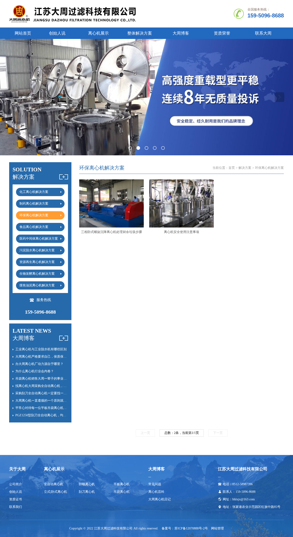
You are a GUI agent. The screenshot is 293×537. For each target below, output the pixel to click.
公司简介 (15, 484)
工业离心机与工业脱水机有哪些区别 (41, 349)
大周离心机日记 (159, 499)
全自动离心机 (53, 484)
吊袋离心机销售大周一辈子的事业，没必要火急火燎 (52, 378)
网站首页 (23, 33)
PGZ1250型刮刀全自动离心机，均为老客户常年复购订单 (55, 415)
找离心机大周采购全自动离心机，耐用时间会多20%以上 (55, 386)
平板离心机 (122, 484)
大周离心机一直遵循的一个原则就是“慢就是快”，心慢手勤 (56, 400)
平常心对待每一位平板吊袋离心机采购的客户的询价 (52, 408)
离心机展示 (98, 33)
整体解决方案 (139, 33)
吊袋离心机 (122, 491)
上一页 (145, 433)
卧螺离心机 (87, 484)
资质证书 (15, 499)
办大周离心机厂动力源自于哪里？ (39, 364)
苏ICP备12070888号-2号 (191, 528)
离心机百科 (156, 491)
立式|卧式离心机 (55, 491)
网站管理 (217, 528)
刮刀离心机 (87, 491)
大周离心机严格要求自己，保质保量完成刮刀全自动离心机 (57, 356)
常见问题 (154, 484)
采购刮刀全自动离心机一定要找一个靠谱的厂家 (49, 393)
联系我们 (15, 507)
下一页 (218, 433)
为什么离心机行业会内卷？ (34, 371)
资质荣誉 (222, 33)
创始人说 (57, 33)
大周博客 (181, 33)
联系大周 (263, 33)
